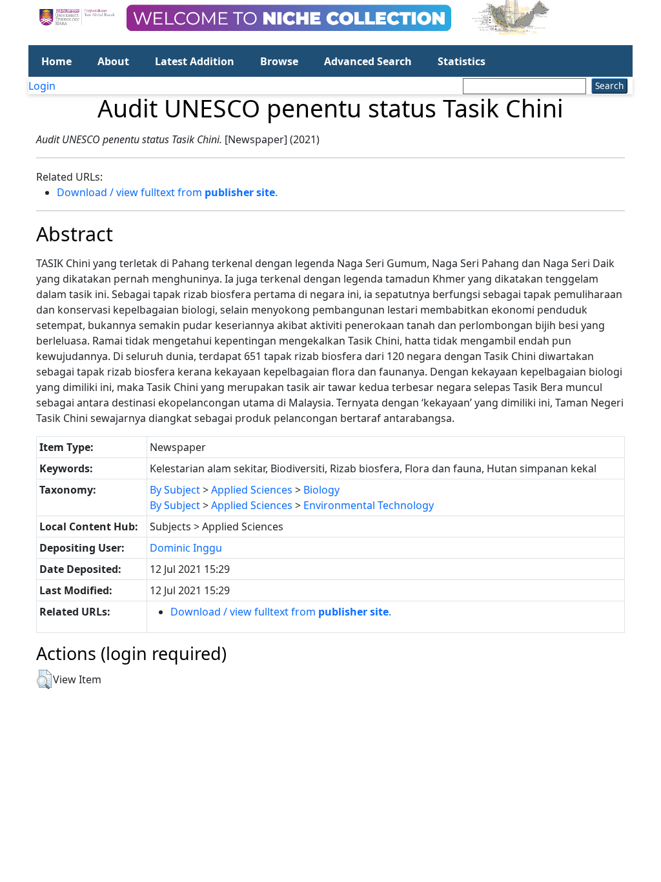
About (113, 61)
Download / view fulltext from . (167, 192)
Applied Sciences (251, 490)
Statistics (461, 61)
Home (56, 61)
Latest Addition (194, 61)
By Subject (175, 490)
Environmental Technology (368, 505)
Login (42, 86)
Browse (279, 61)
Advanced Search (368, 61)
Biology (321, 490)
